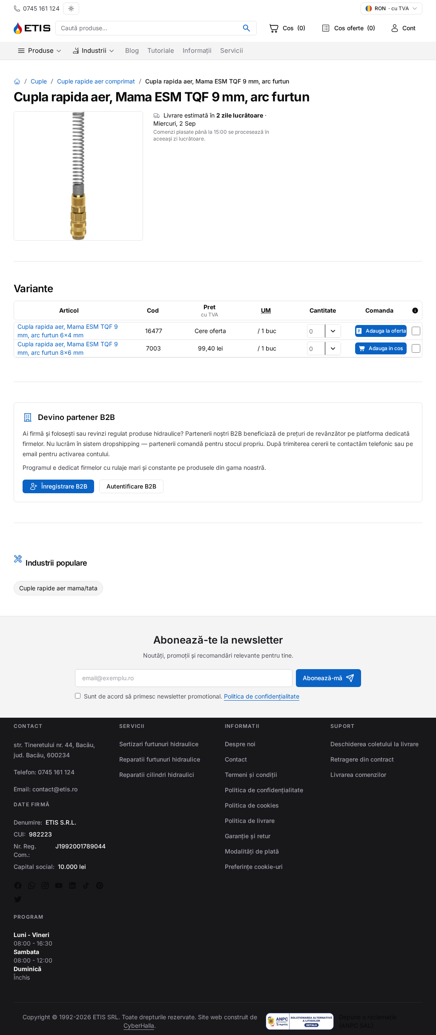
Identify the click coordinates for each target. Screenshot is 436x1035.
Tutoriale (160, 50)
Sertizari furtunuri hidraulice (158, 744)
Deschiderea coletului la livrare (374, 744)
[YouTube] (58, 885)
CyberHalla (138, 1025)
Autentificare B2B (131, 486)
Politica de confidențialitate (261, 696)
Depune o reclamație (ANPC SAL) (367, 1021)
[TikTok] (86, 885)
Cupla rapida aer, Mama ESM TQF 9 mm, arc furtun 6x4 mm (67, 331)
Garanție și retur (247, 836)
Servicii (231, 50)
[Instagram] (45, 885)
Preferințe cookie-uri (254, 866)
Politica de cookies (252, 805)
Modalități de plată (252, 851)
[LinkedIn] (72, 885)
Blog (132, 50)
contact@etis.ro (54, 789)
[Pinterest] (99, 885)
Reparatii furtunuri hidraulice (159, 759)
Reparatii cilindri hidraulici (156, 774)
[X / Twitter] (18, 899)
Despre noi (240, 744)
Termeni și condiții (251, 774)
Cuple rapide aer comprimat (96, 81)
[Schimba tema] (71, 8)
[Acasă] (17, 81)
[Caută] (246, 28)
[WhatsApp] (31, 885)
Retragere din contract (362, 759)
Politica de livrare (250, 820)
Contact (236, 759)
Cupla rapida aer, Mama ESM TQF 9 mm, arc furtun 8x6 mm (67, 348)
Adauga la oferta (386, 331)
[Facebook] (18, 885)
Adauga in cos (386, 348)
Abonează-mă (322, 677)
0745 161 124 (41, 8)
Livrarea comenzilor (358, 774)
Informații (197, 50)
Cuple (39, 81)
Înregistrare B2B (64, 486)
